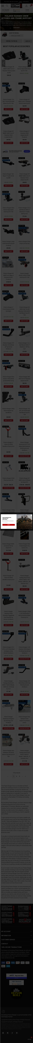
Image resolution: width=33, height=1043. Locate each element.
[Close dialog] (31, 515)
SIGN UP (8, 524)
